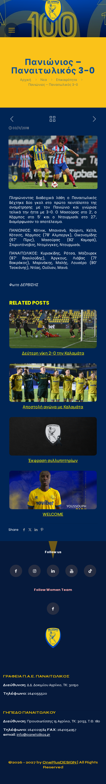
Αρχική (26, 79)
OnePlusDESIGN (59, 762)
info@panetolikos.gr (33, 734)
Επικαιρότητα (66, 79)
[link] (53, 11)
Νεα (43, 79)
